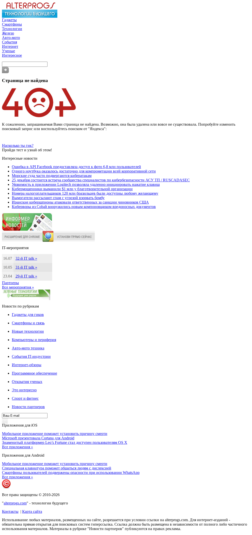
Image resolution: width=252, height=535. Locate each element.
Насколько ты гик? (17, 145)
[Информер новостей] (27, 229)
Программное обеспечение (34, 373)
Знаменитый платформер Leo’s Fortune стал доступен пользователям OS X (64, 442)
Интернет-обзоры (26, 365)
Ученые (8, 51)
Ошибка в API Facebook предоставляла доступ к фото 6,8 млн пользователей (76, 167)
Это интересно (24, 390)
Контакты (10, 511)
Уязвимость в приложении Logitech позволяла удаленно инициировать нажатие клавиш (86, 184)
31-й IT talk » (26, 267)
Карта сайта (32, 511)
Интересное (12, 55)
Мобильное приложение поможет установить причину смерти (54, 433)
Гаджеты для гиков (28, 314)
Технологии (12, 29)
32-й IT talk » (26, 258)
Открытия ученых (27, 382)
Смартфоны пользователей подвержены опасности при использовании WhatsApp (71, 472)
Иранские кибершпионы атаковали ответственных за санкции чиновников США (80, 202)
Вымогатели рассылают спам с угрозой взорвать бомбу (58, 198)
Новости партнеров (28, 407)
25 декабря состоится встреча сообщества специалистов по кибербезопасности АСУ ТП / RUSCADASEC (101, 180)
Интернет (10, 46)
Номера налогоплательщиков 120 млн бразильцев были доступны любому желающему (85, 193)
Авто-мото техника (28, 348)
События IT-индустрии (31, 356)
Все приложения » (17, 447)
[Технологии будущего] (29, 16)
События (9, 42)
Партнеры (10, 283)
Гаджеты (9, 20)
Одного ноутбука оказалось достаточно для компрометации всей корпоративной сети (84, 171)
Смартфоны (12, 24)
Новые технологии (28, 331)
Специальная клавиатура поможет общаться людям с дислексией (56, 468)
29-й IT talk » (26, 276)
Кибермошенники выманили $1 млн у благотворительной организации (72, 189)
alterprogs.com (15, 503)
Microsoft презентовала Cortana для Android (38, 438)
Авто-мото (11, 37)
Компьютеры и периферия (34, 340)
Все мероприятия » (18, 287)
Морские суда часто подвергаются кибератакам (52, 175)
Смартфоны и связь (28, 323)
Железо (8, 33)
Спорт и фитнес (25, 398)
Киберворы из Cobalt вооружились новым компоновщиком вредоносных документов (84, 207)
